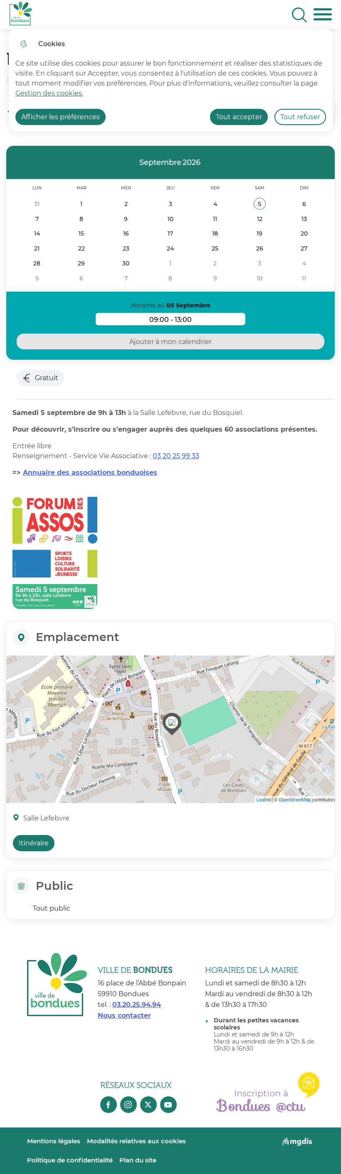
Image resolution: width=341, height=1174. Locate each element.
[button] (259, 204)
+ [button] (14, 666)
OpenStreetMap (295, 799)
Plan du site (137, 1160)
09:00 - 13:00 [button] (197, 320)
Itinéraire (34, 843)
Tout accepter (239, 117)
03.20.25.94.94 (136, 1005)
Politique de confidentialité (70, 1160)
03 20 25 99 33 (176, 456)
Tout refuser (300, 117)
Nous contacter (124, 1015)
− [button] (14, 679)
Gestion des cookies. (49, 93)
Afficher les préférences (60, 117)
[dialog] (171, 80)
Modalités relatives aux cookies (136, 1141)
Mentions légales (53, 1141)
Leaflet (263, 799)
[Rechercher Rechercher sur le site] (299, 15)
